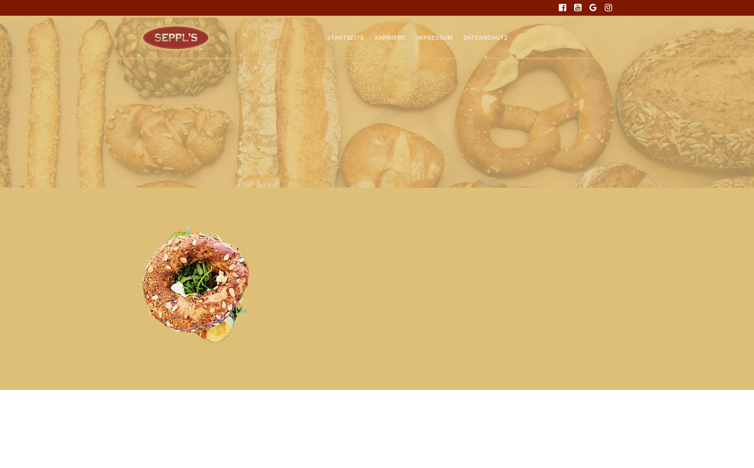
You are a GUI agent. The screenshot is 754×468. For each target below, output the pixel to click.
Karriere (390, 38)
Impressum (434, 38)
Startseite (345, 38)
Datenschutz (485, 38)
